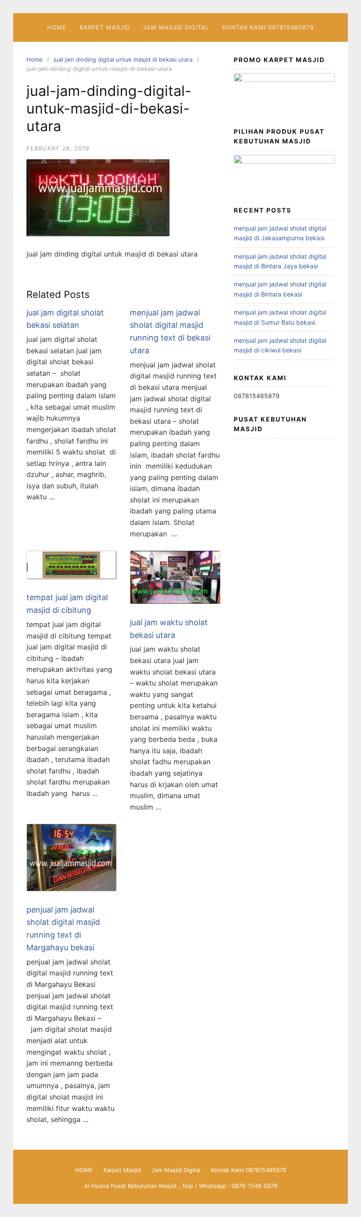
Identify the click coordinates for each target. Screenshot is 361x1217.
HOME (56, 27)
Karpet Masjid (105, 27)
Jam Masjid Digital (176, 27)
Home (34, 59)
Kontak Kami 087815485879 (268, 27)
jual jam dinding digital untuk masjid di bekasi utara (123, 59)
